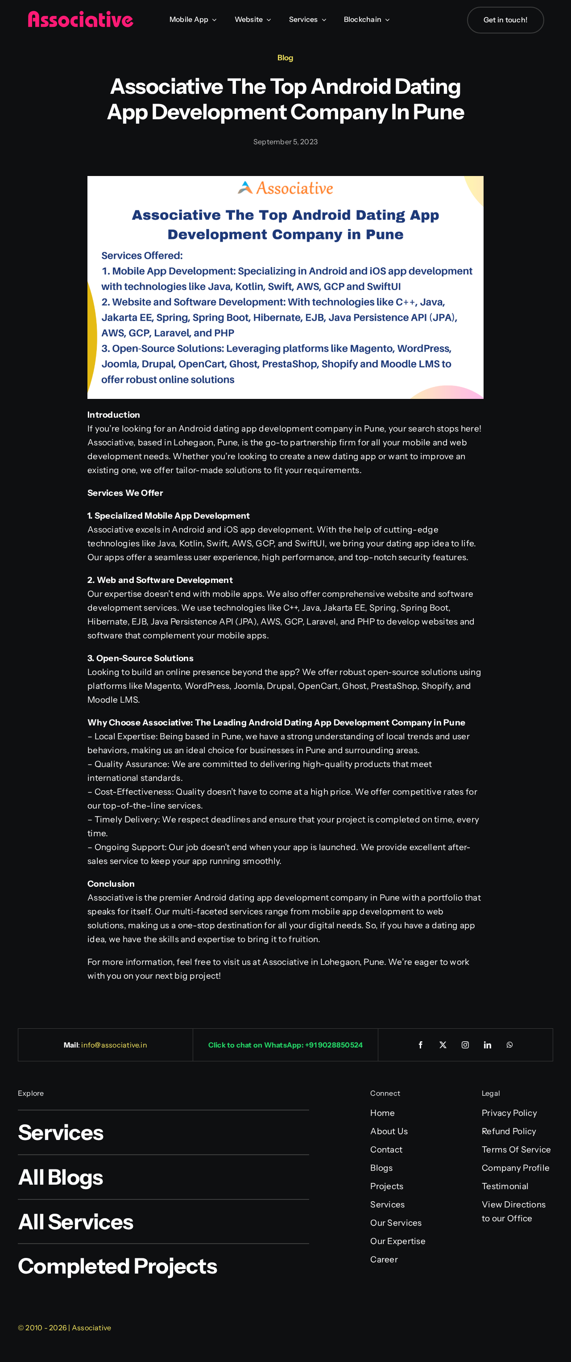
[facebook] (421, 1045)
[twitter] (443, 1045)
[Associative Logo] (80, 14)
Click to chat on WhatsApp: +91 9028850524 (285, 1044)
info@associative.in (114, 1044)
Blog (285, 57)
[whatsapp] (510, 1045)
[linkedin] (488, 1045)
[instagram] (466, 1045)
